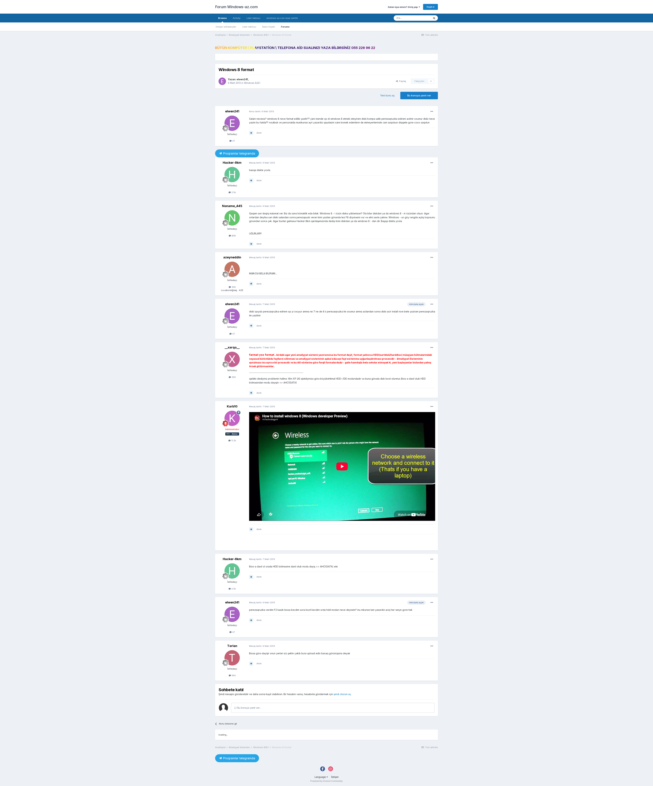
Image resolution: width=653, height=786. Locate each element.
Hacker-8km (232, 162)
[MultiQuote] (251, 133)
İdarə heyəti (268, 26)
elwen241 (242, 79)
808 (233, 235)
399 (233, 377)
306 (233, 287)
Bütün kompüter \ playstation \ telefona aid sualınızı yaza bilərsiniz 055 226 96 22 (295, 48)
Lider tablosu (249, 26)
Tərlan (232, 646)
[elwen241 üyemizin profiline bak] (222, 81)
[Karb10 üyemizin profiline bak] (232, 418)
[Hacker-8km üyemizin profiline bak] (232, 174)
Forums (285, 26)
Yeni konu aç (387, 95)
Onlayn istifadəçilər (226, 26)
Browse (222, 18)
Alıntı (259, 132)
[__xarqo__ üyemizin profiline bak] (232, 359)
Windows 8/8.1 (252, 82)
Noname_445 (232, 206)
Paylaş (402, 81)
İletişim (335, 776)
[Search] (434, 18)
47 (233, 140)
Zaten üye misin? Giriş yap (403, 7)
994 (233, 675)
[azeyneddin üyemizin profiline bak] (232, 269)
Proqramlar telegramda (238, 153)
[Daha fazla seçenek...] (431, 111)
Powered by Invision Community (326, 781)
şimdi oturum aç (342, 694)
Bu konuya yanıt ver (419, 95)
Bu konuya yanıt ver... (249, 707)
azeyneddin (232, 257)
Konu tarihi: (261, 111)
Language (320, 776)
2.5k (233, 192)
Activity (236, 18)
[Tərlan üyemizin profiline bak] (232, 657)
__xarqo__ (232, 347)
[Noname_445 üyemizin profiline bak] (232, 218)
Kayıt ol (430, 6)
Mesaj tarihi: (262, 162)
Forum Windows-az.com (236, 7)
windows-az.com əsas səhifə (282, 18)
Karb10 (232, 406)
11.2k (233, 440)
